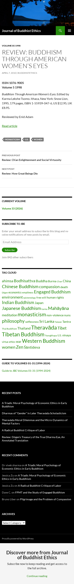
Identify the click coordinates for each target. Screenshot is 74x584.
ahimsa (7, 281)
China (67, 281)
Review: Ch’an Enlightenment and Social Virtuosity (31, 157)
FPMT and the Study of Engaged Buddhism (40, 492)
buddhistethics (27, 72)
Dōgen (5, 292)
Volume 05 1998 (11, 45)
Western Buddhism (43, 341)
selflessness (32, 321)
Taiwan (58, 321)
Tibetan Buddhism (23, 334)
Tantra (66, 321)
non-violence (55, 315)
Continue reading (37, 576)
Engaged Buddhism (52, 291)
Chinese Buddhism (20, 286)
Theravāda (44, 327)
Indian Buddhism (18, 302)
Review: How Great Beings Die (20, 171)
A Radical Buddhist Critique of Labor (23, 430)
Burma (52, 281)
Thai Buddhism (9, 328)
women (38, 139)
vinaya (66, 335)
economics (15, 292)
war (18, 342)
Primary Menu (69, 30)
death (64, 287)
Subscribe (10, 250)
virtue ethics (8, 341)
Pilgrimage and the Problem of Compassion (45, 499)
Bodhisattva (24, 280)
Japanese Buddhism (21, 308)
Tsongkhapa (51, 335)
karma (44, 309)
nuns (67, 315)
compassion (49, 286)
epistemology (29, 297)
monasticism (12, 139)
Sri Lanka (46, 321)
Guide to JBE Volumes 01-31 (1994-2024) (26, 370)
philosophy (13, 321)
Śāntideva (32, 347)
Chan (59, 281)
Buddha (41, 281)
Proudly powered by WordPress (18, 538)
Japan (39, 303)
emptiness (27, 292)
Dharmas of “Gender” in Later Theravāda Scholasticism (34, 413)
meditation (9, 315)
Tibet (62, 328)
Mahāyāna (58, 308)
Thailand (24, 328)
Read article (9, 126)
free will (41, 297)
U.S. (26, 139)
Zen (19, 347)
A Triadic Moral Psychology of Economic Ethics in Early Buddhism (31, 467)
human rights (55, 297)
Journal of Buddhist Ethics (21, 31)
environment (12, 297)
